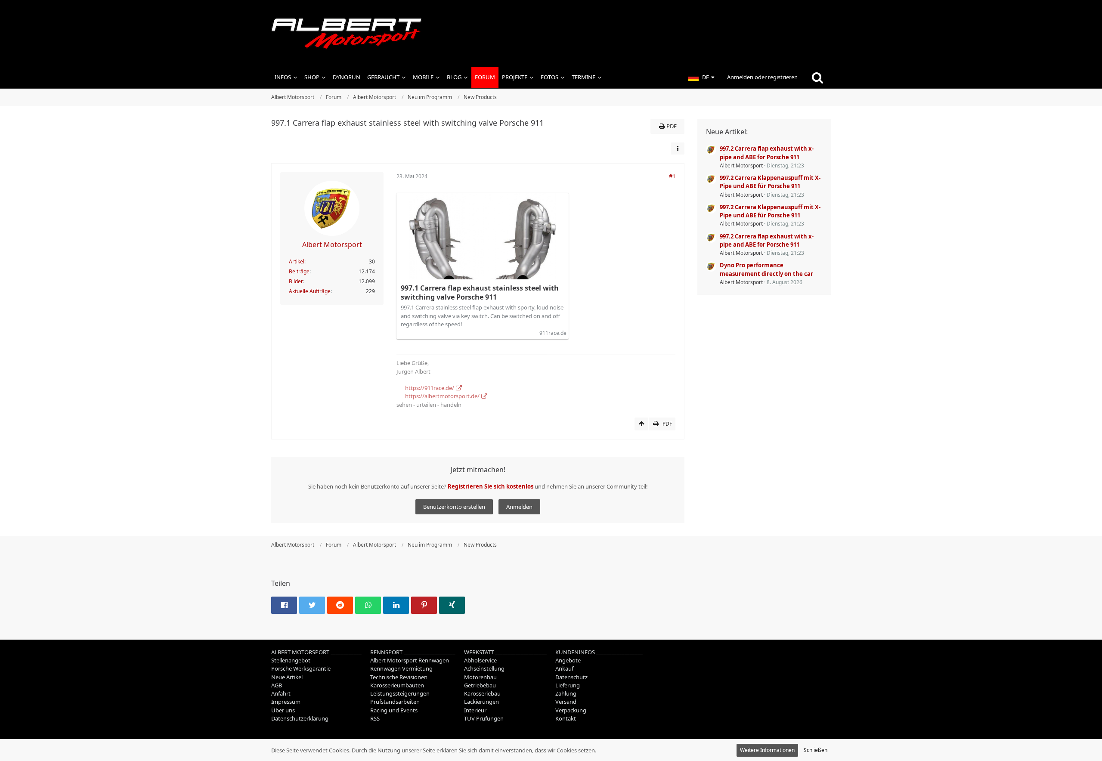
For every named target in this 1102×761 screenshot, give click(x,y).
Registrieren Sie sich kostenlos (490, 486)
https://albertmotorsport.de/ (442, 396)
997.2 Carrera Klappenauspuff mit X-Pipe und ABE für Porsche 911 (770, 182)
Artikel (296, 261)
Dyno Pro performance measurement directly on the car (766, 269)
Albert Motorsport (741, 165)
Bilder (296, 281)
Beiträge (299, 271)
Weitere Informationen (767, 750)
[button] (701, 77)
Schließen (815, 750)
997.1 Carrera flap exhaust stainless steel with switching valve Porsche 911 (480, 292)
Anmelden (519, 506)
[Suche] (817, 77)
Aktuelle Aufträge (310, 291)
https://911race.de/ (429, 388)
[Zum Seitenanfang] (641, 424)
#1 (672, 176)
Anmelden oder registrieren (762, 77)
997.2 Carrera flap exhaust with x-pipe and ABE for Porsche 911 (767, 153)
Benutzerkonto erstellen (454, 506)
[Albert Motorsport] (551, 33)
